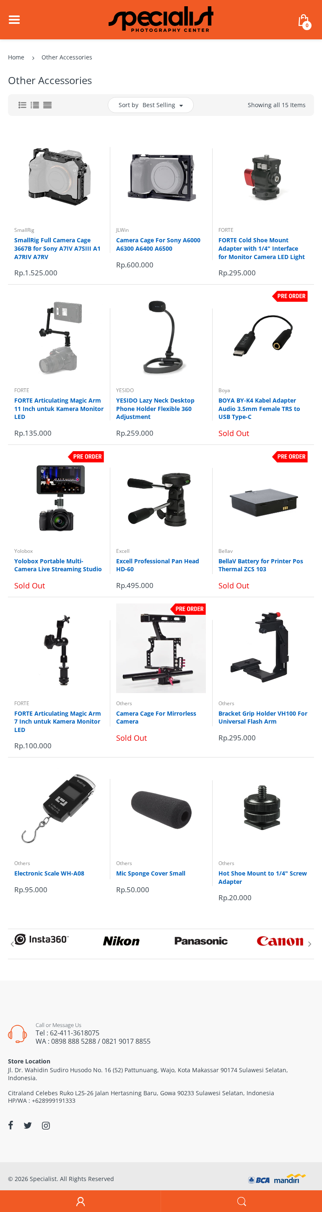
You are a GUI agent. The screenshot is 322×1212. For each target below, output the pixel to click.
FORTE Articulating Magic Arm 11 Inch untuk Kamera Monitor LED (59, 408)
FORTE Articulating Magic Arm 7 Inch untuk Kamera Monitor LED (57, 721)
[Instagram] (46, 1125)
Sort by (128, 105)
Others (124, 703)
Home (16, 57)
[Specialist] (161, 19)
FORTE (226, 230)
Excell (123, 551)
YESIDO (125, 390)
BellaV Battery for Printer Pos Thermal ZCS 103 (260, 565)
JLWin (122, 230)
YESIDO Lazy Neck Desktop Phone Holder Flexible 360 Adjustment (155, 408)
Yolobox (23, 551)
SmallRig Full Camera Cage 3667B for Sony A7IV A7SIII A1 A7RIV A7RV (57, 248)
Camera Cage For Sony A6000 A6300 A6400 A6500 (158, 244)
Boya (224, 390)
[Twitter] (27, 1125)
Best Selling (159, 105)
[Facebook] (10, 1125)
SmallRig (24, 230)
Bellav (225, 551)
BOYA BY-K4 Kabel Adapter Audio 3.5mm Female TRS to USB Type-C (259, 408)
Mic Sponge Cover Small (150, 873)
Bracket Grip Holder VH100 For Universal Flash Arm (262, 717)
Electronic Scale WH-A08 (49, 873)
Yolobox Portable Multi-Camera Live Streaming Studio (58, 565)
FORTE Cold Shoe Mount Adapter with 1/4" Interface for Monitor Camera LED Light (261, 248)
